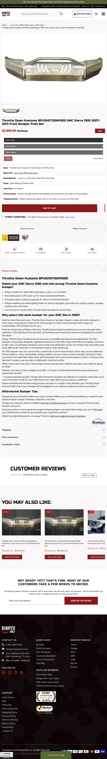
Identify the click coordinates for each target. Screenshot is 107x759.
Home (4, 25)
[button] (6, 755)
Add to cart (49, 208)
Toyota (74, 667)
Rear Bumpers (43, 652)
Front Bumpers (43, 648)
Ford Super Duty (44, 674)
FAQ (92, 6)
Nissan (74, 663)
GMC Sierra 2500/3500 (47, 682)
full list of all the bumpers (54, 403)
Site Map (40, 663)
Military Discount (80, 229)
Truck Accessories (45, 659)
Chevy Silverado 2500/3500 (50, 686)
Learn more (70, 217)
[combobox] (42, 14)
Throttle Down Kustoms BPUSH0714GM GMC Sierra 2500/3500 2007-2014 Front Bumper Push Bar (64, 543)
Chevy (74, 644)
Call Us (7, 253)
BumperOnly (23, 750)
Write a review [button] (89, 475)
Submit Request (19, 253)
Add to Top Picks (12, 557)
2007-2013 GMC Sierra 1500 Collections (27, 25)
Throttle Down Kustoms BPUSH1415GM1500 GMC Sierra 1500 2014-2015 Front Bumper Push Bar (21, 543)
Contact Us (100, 6)
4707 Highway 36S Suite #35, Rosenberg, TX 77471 (18, 655)
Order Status (8, 697)
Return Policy (8, 723)
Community (8, 727)
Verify (8, 159)
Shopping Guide (48, 6)
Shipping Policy (9, 712)
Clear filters (98, 158)
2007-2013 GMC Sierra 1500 (26, 173)
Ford (73, 652)
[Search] (61, 14)
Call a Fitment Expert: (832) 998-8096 (21, 6)
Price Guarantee (10, 708)
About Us (85, 6)
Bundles (40, 644)
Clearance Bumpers (46, 656)
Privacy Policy (9, 716)
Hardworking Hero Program (68, 6)
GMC (73, 656)
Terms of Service (10, 719)
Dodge (74, 648)
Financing (6, 705)
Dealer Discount (27, 229)
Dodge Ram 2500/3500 (48, 678)
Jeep (73, 659)
